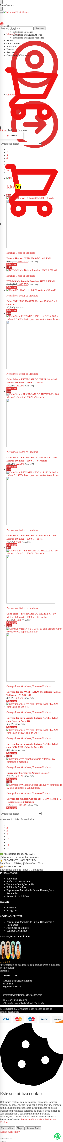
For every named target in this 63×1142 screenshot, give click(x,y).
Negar (20, 1128)
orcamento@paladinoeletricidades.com (22, 995)
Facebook (11, 907)
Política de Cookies (16, 887)
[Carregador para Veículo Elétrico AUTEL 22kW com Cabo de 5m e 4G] (34, 705)
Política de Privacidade (18, 881)
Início (3, 130)
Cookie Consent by (10, 1131)
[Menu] (1, 12)
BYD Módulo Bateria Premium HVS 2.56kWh (30, 281)
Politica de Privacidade (32, 1119)
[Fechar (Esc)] (11, 1138)
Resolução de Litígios (17, 896)
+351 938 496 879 (17, 1000)
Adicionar (11, 264)
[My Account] (2, 25)
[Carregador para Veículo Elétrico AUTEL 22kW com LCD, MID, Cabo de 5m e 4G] (34, 731)
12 (7, 169)
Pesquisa (40, 28)
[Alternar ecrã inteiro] (4, 1138)
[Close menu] (1, 2)
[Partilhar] (7, 1138)
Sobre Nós (11, 878)
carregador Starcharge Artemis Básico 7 (28, 773)
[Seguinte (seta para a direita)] (4, 1141)
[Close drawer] (1, 9)
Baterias (10, 252)
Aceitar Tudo (33, 1128)
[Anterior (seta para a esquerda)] (1, 1141)
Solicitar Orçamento (16, 930)
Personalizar (7, 1128)
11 (7, 166)
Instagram (11, 910)
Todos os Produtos (25, 252)
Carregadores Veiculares (18, 686)
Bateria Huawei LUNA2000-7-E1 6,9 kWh (28, 258)
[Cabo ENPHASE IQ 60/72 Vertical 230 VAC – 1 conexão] (34, 290)
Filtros (14, 135)
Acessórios (12, 295)
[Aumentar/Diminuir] (1, 1138)
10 (7, 164)
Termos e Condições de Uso (20, 884)
